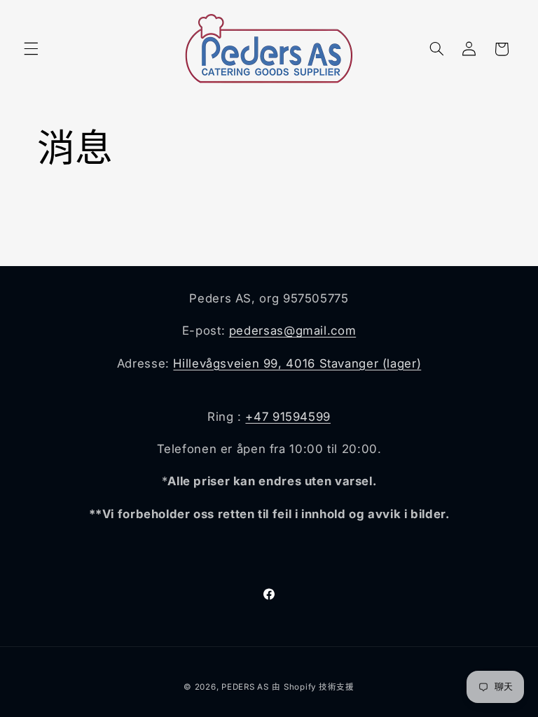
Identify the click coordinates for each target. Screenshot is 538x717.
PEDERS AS (245, 687)
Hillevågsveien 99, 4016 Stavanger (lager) (297, 363)
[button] (31, 49)
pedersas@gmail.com (292, 330)
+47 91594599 (288, 417)
